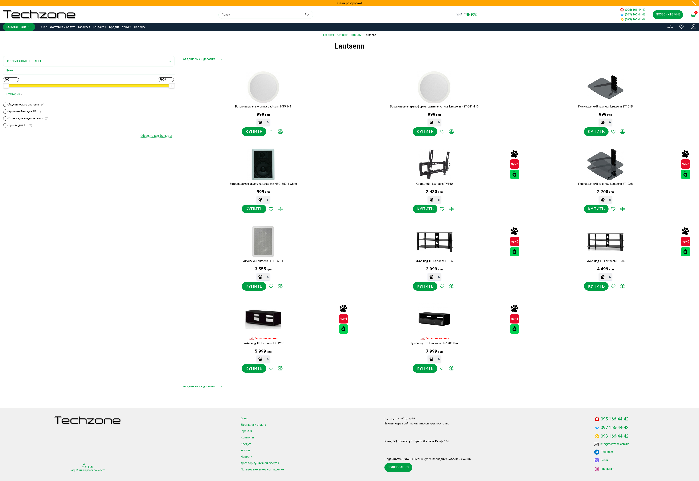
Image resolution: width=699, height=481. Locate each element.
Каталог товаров (19, 27)
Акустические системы (24, 104)
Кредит (114, 27)
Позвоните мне (668, 14)
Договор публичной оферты (260, 463)
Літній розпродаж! (349, 3)
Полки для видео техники (26, 118)
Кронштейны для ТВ (22, 111)
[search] (307, 15)
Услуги (126, 27)
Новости (139, 27)
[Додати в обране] (271, 131)
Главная (328, 35)
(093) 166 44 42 (635, 19)
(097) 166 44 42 (635, 14)
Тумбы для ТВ (17, 125)
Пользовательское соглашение (262, 469)
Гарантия (84, 27)
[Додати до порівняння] (280, 131)
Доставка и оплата (62, 27)
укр (459, 14)
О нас (43, 27)
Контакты (99, 27)
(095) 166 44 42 (635, 9)
